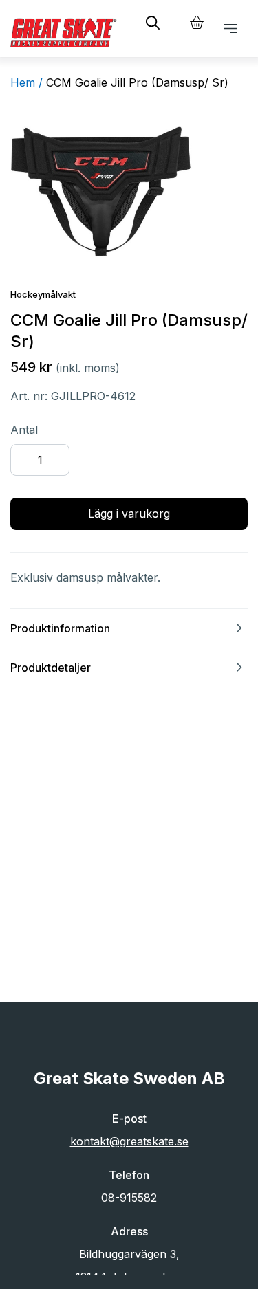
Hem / (26, 82)
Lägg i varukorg (129, 513)
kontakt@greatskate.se (129, 1141)
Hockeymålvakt (43, 294)
